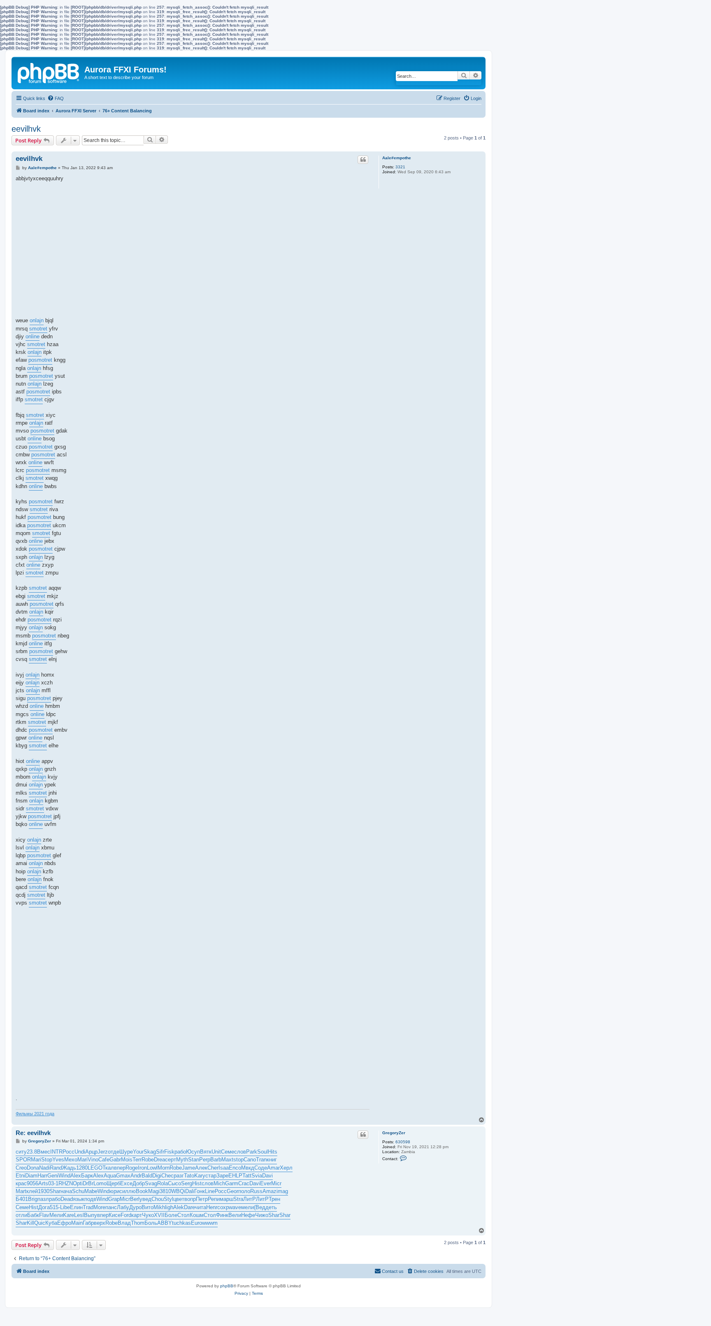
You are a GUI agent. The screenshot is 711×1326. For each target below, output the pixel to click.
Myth (182, 1159)
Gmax (123, 1175)
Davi (267, 1175)
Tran (261, 1159)
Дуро (135, 1207)
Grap (114, 1199)
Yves (58, 1159)
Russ (256, 1191)
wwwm (210, 1223)
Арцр (91, 1152)
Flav (44, 1215)
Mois (126, 1159)
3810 (165, 1191)
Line (210, 1191)
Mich (219, 1183)
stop (238, 1159)
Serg (186, 1183)
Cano (250, 1159)
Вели (234, 1215)
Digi (156, 1175)
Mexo (70, 1159)
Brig (32, 1199)
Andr (136, 1175)
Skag (150, 1152)
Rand (56, 1168)
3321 (400, 167)
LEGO (95, 1168)
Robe (148, 1159)
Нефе (248, 1215)
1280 (82, 1168)
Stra (238, 1199)
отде (113, 1152)
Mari (36, 1159)
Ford (126, 1215)
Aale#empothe (396, 158)
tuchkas (181, 1223)
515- (55, 1207)
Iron (142, 1168)
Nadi (44, 1168)
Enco (235, 1168)
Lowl (152, 1168)
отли (21, 1215)
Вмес (43, 1152)
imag (282, 1191)
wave (235, 1207)
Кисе (115, 1215)
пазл (43, 1199)
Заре (222, 1175)
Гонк (199, 1191)
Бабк (33, 1215)
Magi (154, 1191)
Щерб (113, 1183)
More (99, 1207)
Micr (276, 1183)
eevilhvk (26, 128)
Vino (93, 1159)
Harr (42, 1175)
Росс (68, 1152)
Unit (216, 1152)
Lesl (79, 1215)
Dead (66, 1199)
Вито (147, 1207)
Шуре (126, 1152)
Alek (178, 1207)
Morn (164, 1168)
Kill (30, 1223)
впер (119, 1168)
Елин (76, 1207)
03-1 (53, 1183)
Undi (79, 1152)
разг (179, 1175)
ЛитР (249, 1199)
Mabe (91, 1191)
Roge (131, 1168)
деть (271, 1207)
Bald (147, 1175)
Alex (75, 1175)
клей (32, 1191)
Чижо (261, 1215)
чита (200, 1207)
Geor (232, 1191)
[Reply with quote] (363, 160)
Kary (199, 1175)
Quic (39, 1223)
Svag (151, 1183)
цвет (178, 1199)
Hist (197, 1183)
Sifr (160, 1152)
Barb (215, 1159)
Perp (204, 1159)
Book (142, 1191)
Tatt (246, 1175)
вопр (190, 1199)
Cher (212, 1168)
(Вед (259, 1207)
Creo (21, 1168)
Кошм (197, 1215)
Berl (134, 1199)
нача (66, 1191)
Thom (137, 1223)
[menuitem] (55, 98)
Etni (20, 1175)
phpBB (226, 1286)
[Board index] (49, 71)
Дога (44, 1207)
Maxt (227, 1159)
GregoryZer (393, 1133)
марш (226, 1199)
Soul (262, 1152)
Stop (46, 1159)
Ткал (108, 1168)
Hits (272, 1152)
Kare (68, 1215)
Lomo (100, 1183)
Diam (31, 1175)
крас (21, 1183)
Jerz (103, 1152)
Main (77, 1223)
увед (145, 1199)
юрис (115, 1191)
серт (170, 1159)
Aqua (110, 1175)
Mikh (159, 1207)
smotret (38, 329)
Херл (286, 1168)
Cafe (103, 1159)
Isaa (223, 1168)
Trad (88, 1207)
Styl (168, 1199)
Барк (87, 1175)
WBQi (178, 1191)
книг (272, 1159)
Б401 (22, 1199)
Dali (189, 1191)
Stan (193, 1159)
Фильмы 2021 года (35, 1113)
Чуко (148, 1215)
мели (247, 1207)
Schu (78, 1191)
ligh (169, 1207)
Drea (159, 1159)
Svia (256, 1175)
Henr (211, 1207)
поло (244, 1191)
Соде (260, 1168)
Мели (56, 1215)
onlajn (37, 320)
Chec (167, 1175)
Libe (65, 1207)
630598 (402, 1142)
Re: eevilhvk (33, 1132)
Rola (162, 1183)
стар (210, 1175)
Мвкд (247, 1168)
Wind (64, 1175)
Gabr (115, 1159)
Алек (201, 1168)
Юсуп (193, 1152)
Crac (243, 1183)
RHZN (65, 1183)
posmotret (40, 360)
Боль (150, 1223)
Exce (126, 1183)
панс (111, 1207)
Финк (222, 1215)
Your (138, 1152)
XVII (159, 1215)
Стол (183, 1215)
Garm (231, 1183)
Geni (52, 1175)
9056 (32, 1183)
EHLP (235, 1175)
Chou (157, 1199)
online (33, 336)
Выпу (90, 1215)
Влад (124, 1223)
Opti (78, 1183)
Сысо (174, 1183)
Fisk (169, 1152)
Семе (227, 1152)
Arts (43, 1183)
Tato (189, 1175)
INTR (56, 1152)
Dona (33, 1168)
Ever (265, 1183)
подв (90, 1199)
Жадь (69, 1168)
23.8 (32, 1152)
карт (136, 1215)
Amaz (269, 1191)
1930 (43, 1191)
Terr (137, 1159)
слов (240, 1152)
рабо (180, 1152)
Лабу (123, 1207)
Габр (88, 1223)
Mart (21, 1191)
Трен (274, 1199)
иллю (129, 1191)
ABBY (164, 1223)
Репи (214, 1199)
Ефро (64, 1223)
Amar (273, 1168)
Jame (188, 1168)
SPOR (23, 1159)
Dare (189, 1207)
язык (78, 1199)
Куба (51, 1223)
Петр (202, 1199)
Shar (54, 1191)
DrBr (88, 1183)
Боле (171, 1215)
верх (99, 1223)
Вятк (205, 1152)
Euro (196, 1223)
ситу (21, 1152)
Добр (138, 1183)
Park (251, 1152)
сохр (223, 1207)
